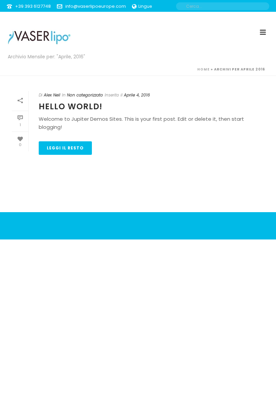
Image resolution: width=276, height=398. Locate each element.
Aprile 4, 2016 (137, 95)
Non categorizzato (85, 95)
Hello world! (70, 106)
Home (203, 69)
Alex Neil (52, 95)
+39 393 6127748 (33, 6)
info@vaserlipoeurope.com (95, 6)
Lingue (145, 6)
